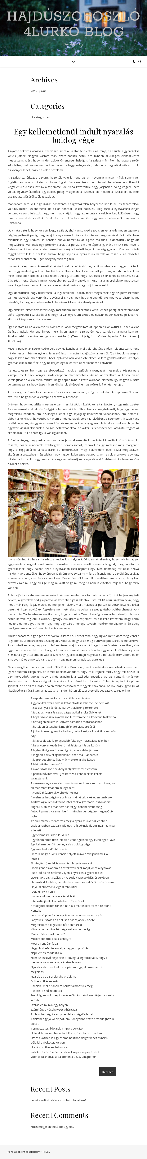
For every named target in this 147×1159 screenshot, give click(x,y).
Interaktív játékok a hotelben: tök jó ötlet (57, 901)
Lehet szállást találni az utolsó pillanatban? (58, 1100)
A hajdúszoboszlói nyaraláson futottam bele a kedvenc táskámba (73, 717)
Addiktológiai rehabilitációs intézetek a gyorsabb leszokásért (70, 802)
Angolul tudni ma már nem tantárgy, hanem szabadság (66, 807)
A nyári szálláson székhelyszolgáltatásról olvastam (64, 769)
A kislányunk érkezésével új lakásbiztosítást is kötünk (65, 745)
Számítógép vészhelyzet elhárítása (54, 1009)
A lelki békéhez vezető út (47, 764)
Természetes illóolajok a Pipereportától (57, 1028)
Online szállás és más (45, 981)
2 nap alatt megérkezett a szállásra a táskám (60, 698)
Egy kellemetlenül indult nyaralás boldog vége (61, 844)
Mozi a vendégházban (45, 943)
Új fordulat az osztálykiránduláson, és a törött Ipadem (66, 1033)
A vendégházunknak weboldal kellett (54, 792)
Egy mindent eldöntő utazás (49, 849)
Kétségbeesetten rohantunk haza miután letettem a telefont (71, 906)
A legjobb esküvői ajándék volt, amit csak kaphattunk (65, 755)
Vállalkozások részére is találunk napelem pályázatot (65, 1052)
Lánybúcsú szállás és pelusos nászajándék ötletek (63, 920)
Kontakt (36, 910)
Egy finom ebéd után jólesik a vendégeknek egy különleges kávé (73, 840)
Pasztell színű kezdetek (46, 991)
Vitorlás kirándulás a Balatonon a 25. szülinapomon (63, 1057)
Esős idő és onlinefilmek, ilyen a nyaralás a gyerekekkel (67, 873)
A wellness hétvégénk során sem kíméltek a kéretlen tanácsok (71, 797)
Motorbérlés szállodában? (48, 934)
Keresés (108, 1072)
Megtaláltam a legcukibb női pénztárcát (56, 925)
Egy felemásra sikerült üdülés (50, 835)
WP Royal (43, 1151)
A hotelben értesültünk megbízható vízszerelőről (63, 726)
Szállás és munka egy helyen (49, 1005)
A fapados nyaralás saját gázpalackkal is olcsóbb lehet (66, 712)
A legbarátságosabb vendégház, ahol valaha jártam (64, 750)
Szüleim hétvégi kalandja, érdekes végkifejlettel (62, 1014)
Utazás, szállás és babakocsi (49, 1047)
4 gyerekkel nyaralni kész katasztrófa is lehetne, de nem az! (70, 703)
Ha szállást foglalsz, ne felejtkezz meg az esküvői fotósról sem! (72, 882)
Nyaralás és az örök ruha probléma (54, 976)
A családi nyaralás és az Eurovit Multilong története (64, 707)
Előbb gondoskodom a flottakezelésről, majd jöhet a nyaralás (71, 868)
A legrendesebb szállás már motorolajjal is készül (63, 759)
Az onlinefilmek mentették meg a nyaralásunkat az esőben (69, 821)
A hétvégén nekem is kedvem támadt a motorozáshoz (66, 722)
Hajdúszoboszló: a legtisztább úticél (54, 887)
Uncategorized (40, 117)
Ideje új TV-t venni (43, 891)
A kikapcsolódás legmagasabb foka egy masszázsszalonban (70, 740)
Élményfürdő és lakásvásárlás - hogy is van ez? (61, 863)
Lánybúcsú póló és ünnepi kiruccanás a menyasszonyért (67, 915)
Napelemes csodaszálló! (46, 953)
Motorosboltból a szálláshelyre (51, 939)
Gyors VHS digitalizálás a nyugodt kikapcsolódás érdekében (70, 877)
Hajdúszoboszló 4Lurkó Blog (73, 24)
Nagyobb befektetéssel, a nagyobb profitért (60, 948)
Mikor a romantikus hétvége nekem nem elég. (61, 929)
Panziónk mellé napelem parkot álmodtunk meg (62, 986)
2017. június (38, 91)
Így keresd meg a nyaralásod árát (53, 896)
